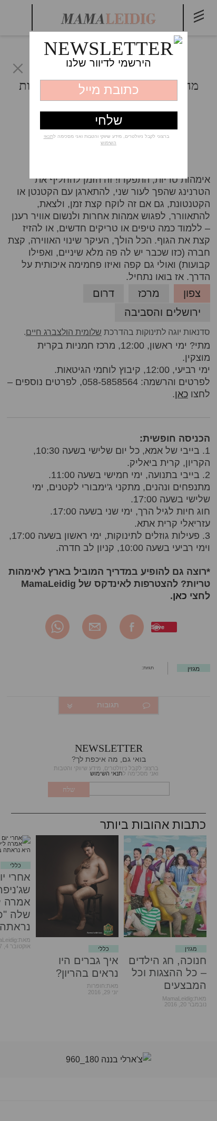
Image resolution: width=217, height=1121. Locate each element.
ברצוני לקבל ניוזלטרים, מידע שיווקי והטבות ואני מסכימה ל (106, 139)
